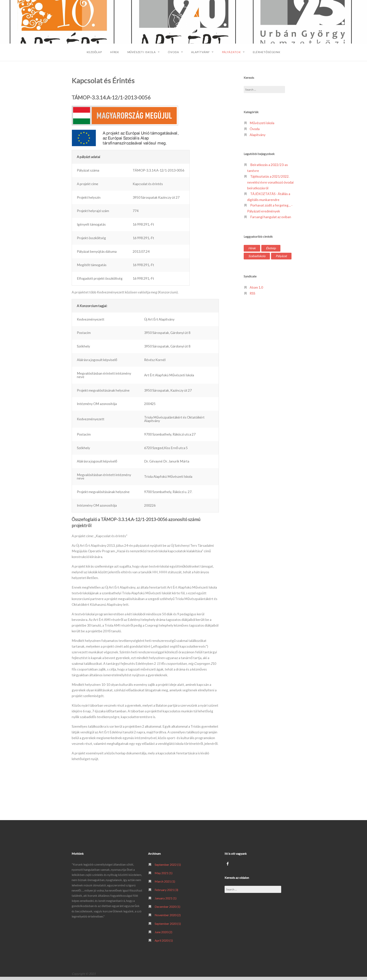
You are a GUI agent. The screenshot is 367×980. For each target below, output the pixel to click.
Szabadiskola (256, 256)
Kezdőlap (94, 52)
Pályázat (281, 256)
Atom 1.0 (256, 287)
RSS (252, 293)
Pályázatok (231, 52)
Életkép (271, 248)
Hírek (114, 52)
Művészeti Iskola (141, 52)
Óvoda (173, 52)
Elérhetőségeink (266, 52)
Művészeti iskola (262, 123)
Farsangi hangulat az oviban (270, 217)
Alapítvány (200, 52)
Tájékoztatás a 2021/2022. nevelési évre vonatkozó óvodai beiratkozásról (270, 182)
